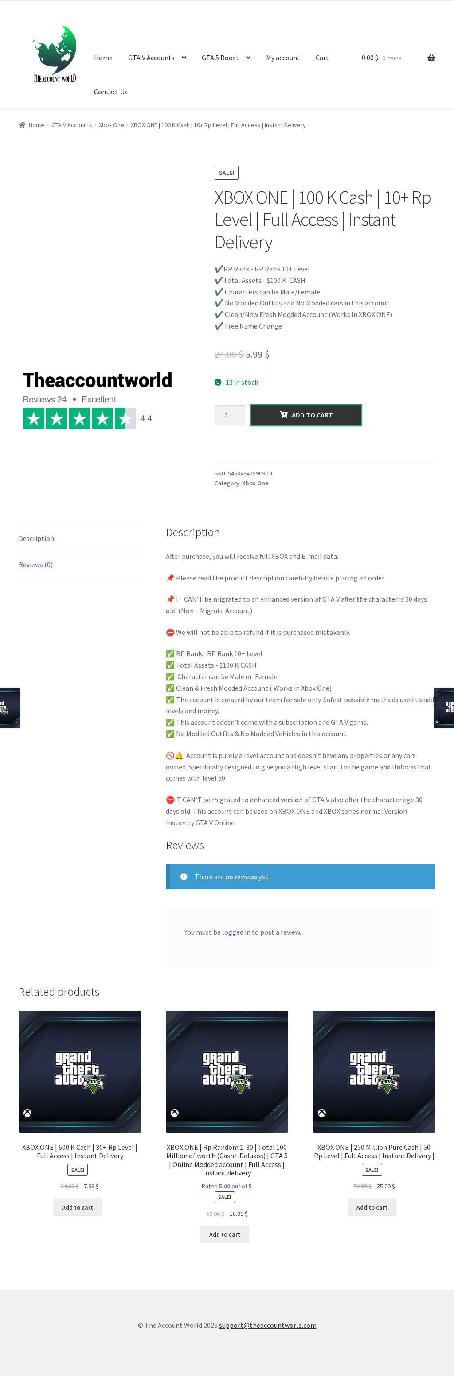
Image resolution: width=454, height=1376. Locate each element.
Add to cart (310, 414)
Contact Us (111, 91)
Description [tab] (36, 538)
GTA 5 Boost (220, 57)
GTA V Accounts (151, 57)
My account (283, 57)
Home (103, 57)
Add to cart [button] (77, 1207)
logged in (236, 932)
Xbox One (111, 125)
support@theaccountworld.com (268, 1325)
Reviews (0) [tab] (36, 564)
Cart (322, 57)
